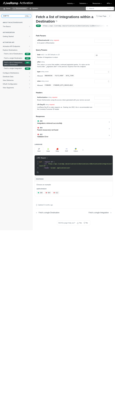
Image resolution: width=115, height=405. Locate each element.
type (39, 71)
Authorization (42, 97)
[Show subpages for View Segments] (29, 88)
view (39, 81)
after (39, 62)
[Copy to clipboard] (110, 26)
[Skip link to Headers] (34, 92)
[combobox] (102, 41)
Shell (39, 151)
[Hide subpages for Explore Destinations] (29, 50)
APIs (108, 3)
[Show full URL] (107, 26)
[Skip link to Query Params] (34, 50)
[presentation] (76, 165)
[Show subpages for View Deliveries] (29, 80)
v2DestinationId (43, 40)
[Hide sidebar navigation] (31, 120)
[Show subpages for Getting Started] (29, 36)
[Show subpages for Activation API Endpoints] (29, 46)
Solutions (82, 3)
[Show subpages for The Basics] (29, 26)
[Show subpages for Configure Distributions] (29, 73)
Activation (26, 3)
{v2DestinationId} (97, 26)
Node (48, 151)
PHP (66, 151)
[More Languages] (83, 150)
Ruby (57, 151)
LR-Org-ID (41, 104)
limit (38, 54)
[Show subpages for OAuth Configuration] (29, 84)
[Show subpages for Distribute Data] (29, 76)
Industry (70, 3)
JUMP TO (16, 16)
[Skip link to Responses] (34, 116)
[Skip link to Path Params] (34, 35)
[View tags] (56, 21)
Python (76, 151)
